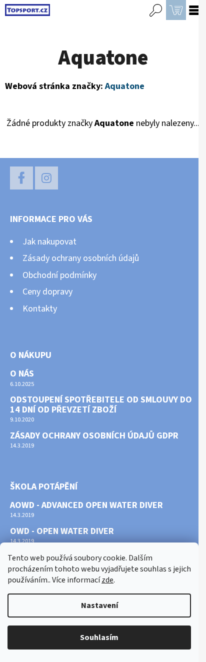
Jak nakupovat (49, 242)
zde (108, 580)
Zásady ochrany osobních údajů (80, 258)
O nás (22, 374)
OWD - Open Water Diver (62, 531)
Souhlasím (99, 637)
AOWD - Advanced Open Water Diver (86, 505)
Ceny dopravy (47, 292)
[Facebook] (21, 178)
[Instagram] (46, 178)
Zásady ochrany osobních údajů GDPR (94, 436)
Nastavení (99, 605)
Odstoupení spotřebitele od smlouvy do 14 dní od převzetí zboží (101, 405)
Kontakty (39, 308)
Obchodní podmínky (59, 275)
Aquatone (124, 86)
